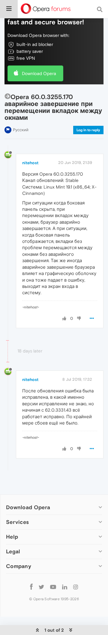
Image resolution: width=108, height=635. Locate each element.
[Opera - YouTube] (53, 586)
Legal (13, 551)
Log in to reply (88, 130)
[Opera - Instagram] (75, 586)
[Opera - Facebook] (31, 586)
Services (17, 522)
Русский (20, 130)
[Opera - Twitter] (41, 586)
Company (18, 566)
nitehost (30, 162)
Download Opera (39, 73)
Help (12, 537)
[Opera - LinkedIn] (64, 586)
